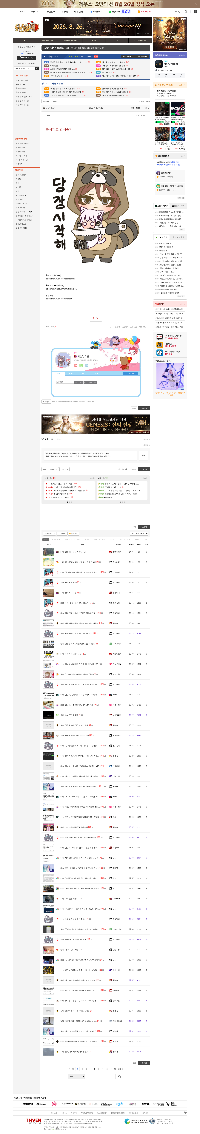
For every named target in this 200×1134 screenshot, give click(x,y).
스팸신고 (133, 327)
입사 (114, 858)
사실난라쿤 (50, 108)
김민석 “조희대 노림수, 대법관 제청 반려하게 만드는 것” (84, 848)
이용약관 (74, 1113)
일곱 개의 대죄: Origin (24, 212)
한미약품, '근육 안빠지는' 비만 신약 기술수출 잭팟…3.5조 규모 (87, 756)
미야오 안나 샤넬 (69, 950)
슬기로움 (116, 1001)
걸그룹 (18, 187)
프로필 (71, 374)
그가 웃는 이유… (69, 899)
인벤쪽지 (76, 365)
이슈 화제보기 (142, 56)
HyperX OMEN (21, 203)
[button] (67, 502)
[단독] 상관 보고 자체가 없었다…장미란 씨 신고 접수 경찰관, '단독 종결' (91, 746)
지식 (112, 539)
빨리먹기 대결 (68, 593)
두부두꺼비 (117, 664)
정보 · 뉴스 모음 (22, 80)
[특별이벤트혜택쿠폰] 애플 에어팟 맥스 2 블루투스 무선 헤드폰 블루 (170, 318)
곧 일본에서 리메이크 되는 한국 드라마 (78, 562)
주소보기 (46, 101)
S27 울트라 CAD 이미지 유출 (74, 725)
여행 (17, 191)
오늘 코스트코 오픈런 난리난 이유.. (76, 633)
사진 (120, 539)
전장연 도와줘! (68, 582)
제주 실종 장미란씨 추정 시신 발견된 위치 (79, 858)
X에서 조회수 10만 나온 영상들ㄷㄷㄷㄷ (78, 1021)
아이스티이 (117, 644)
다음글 (53, 469)
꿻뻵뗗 (115, 786)
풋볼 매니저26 (21, 228)
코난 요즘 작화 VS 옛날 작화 (74, 827)
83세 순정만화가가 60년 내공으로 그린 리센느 (81, 929)
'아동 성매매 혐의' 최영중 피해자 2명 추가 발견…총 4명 (84, 807)
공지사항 (145, 1113)
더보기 (87, 365)
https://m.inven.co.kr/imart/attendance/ (61, 289)
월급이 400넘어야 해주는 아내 (74, 735)
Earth (115, 695)
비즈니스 (64, 1113)
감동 (137, 539)
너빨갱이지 (117, 715)
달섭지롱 (116, 562)
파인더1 (116, 848)
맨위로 (133, 469)
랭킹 (83, 374)
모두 (90, 382)
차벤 (17, 183)
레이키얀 (116, 776)
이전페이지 (122, 469)
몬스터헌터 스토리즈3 (24, 216)
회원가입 (21, 63)
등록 (143, 455)
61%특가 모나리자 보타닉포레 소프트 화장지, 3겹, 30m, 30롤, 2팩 (170, 314)
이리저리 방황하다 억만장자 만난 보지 (78, 980)
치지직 (18, 179)
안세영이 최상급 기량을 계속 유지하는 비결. (80, 766)
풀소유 (115, 623)
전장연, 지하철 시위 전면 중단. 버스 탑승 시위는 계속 (84, 776)
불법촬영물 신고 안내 (118, 1113)
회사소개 (54, 1113)
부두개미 (116, 766)
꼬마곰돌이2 (117, 1021)
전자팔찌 (116, 572)
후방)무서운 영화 (69, 715)
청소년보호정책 (102, 1113)
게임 (103, 539)
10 (115, 1069)
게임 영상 (19, 199)
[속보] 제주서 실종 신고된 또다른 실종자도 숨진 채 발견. (85, 572)
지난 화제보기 (128, 56)
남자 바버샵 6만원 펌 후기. (73, 939)
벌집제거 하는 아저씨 (71, 552)
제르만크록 (117, 654)
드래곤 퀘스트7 (21, 224)
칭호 (96, 374)
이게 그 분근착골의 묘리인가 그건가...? (78, 1031)
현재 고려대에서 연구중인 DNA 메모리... (78, 613)
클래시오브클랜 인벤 (26, 47)
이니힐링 (81, 365)
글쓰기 (144, 527)
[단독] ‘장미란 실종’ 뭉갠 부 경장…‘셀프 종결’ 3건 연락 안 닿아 (87, 878)
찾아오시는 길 (133, 1113)
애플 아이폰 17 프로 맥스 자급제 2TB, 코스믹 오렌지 (170, 323)
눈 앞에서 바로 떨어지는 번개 (74, 1052)
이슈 (56, 539)
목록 (137, 116)
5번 (76, 382)
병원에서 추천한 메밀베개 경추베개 (76, 705)
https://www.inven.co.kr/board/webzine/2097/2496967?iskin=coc (73, 402)
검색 (37, 68)
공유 (111, 327)
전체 (45, 539)
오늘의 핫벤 (20, 147)
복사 (54, 101)
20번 (85, 382)
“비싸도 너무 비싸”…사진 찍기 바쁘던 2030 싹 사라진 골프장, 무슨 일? (90, 797)
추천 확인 (142, 327)
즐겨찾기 (74, 534)
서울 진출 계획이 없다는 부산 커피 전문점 (79, 623)
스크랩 (117, 327)
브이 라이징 (20, 207)
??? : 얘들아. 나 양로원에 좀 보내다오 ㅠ (79, 868)
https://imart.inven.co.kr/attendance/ (60, 279)
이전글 (63, 469)
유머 (79, 539)
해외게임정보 (21, 195)
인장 (58, 374)
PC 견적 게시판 (22, 160)
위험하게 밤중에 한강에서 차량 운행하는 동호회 (81, 786)
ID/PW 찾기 (31, 63)
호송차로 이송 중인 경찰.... (73, 919)
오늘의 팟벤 (20, 151)
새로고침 (147, 439)
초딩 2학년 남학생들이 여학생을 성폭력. (78, 837)
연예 (68, 539)
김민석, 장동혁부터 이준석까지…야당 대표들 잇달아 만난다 (86, 695)
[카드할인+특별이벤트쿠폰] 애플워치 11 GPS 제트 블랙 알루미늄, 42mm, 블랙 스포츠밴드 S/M (170, 309)
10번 (81, 382)
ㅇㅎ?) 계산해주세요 (70, 654)
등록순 (52, 439)
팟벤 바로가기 (21, 175)
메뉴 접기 (130, 373)
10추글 (62, 534)
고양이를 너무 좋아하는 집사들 (75, 1011)
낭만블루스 (117, 735)
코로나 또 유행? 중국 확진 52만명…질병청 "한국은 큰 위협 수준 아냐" (90, 817)
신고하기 (125, 327)
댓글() (143, 116)
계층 (128, 539)
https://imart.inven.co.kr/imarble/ (59, 299)
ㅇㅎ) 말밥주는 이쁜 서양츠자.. (75, 603)
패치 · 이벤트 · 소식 (24, 97)
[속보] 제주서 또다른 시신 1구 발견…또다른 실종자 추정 (85, 909)
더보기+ (92, 478)
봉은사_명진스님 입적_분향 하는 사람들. (78, 970)
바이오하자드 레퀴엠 (24, 220)
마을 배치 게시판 (22, 105)
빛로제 (115, 1041)
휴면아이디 (117, 552)
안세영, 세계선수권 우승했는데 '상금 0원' (79, 664)
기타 (145, 539)
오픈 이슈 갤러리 (22, 143)
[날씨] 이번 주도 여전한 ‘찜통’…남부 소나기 (80, 960)
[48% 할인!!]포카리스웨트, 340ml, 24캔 (169, 327)
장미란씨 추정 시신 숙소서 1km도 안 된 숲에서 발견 (83, 1001)
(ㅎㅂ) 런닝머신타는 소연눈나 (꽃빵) (77, 674)
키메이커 (116, 970)
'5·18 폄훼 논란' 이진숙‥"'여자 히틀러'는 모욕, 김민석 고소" (86, 1041)
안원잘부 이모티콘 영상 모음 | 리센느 (77, 644)
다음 (119, 1069)
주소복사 (46, 402)
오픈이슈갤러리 (144, 102)
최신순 (59, 439)
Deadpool (116, 899)
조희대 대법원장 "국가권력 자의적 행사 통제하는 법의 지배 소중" (88, 990)
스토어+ (182, 85)
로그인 (177, 12)
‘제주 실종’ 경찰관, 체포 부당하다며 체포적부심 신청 (83, 888)
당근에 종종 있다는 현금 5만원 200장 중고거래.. (81, 684)
